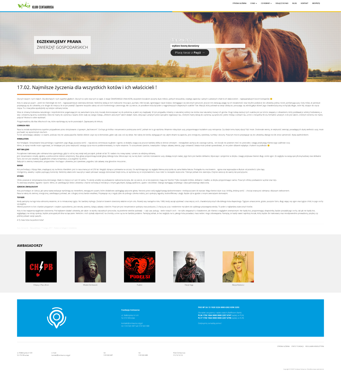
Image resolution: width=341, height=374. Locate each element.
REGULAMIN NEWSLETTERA (314, 346)
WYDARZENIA (73, 228)
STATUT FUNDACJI (297, 346)
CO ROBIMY (265, 3)
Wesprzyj (316, 3)
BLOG (294, 3)
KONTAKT (304, 3)
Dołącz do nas (282, 3)
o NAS (253, 3)
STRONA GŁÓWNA (283, 346)
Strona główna (239, 3)
